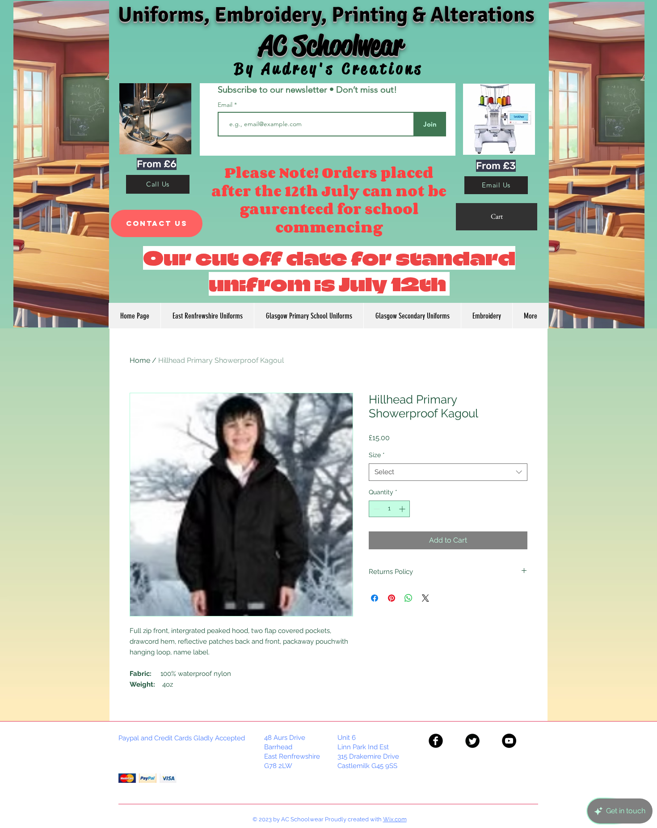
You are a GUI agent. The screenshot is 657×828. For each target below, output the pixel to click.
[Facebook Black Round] (436, 741)
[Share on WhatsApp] (408, 598)
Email (226, 105)
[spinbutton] (389, 509)
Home (140, 360)
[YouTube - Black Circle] (509, 741)
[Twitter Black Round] (472, 741)
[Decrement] (375, 509)
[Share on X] (425, 598)
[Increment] (403, 509)
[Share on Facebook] (374, 598)
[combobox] (448, 472)
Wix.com (395, 819)
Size (377, 455)
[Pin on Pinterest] (391, 598)
